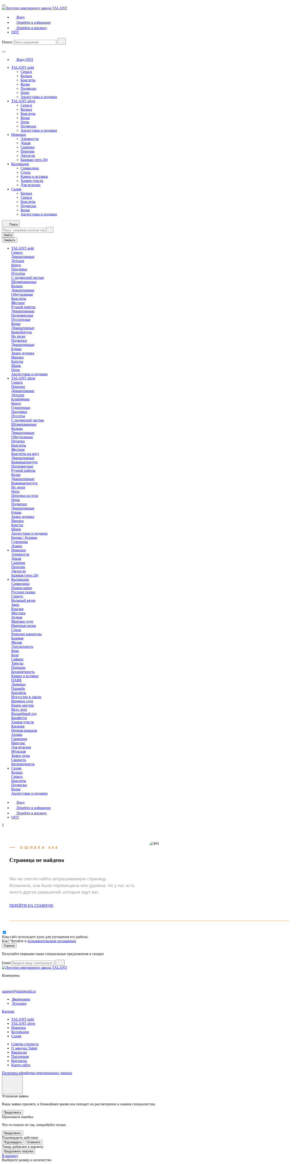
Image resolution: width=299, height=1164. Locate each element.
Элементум (30, 139)
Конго (16, 265)
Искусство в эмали (26, 697)
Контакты (19, 1061)
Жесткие (18, 303)
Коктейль (18, 693)
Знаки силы (20, 756)
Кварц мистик (22, 705)
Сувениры (19, 542)
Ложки (16, 546)
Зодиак (16, 617)
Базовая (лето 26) (34, 160)
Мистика (18, 613)
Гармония (19, 739)
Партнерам (20, 1056)
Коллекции (20, 164)
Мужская (18, 751)
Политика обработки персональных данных (37, 1073)
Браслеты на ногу (25, 454)
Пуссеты (18, 273)
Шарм (16, 366)
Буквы (16, 349)
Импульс (18, 743)
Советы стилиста (25, 1044)
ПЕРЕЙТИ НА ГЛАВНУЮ (31, 906)
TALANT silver (23, 101)
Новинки (18, 135)
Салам (16, 189)
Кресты (17, 361)
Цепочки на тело (24, 496)
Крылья (17, 609)
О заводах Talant (24, 1048)
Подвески (28, 88)
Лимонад (18, 684)
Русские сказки (23, 592)
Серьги (26, 72)
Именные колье (23, 626)
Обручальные (22, 294)
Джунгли (28, 155)
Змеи (15, 605)
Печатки (18, 441)
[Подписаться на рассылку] (60, 963)
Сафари (17, 659)
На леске (18, 336)
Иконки (17, 357)
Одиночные (20, 408)
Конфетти (19, 718)
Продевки (19, 269)
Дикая (25, 143)
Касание (18, 726)
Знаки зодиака (22, 353)
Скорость (18, 760)
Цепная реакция (24, 730)
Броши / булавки (24, 537)
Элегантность (22, 647)
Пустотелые (20, 319)
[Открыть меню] (4, 5)
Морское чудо (22, 621)
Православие (21, 588)
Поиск (7, 42)
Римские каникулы (26, 634)
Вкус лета (19, 709)
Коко (15, 651)
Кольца (26, 76)
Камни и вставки (34, 176)
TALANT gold (22, 67)
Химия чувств (32, 181)
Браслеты (28, 80)
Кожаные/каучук (24, 462)
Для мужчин (30, 185)
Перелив (27, 151)
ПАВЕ (16, 680)
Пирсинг (18, 387)
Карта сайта (20, 1065)
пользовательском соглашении (51, 941)
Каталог (8, 1011)
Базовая (17, 638)
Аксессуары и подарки (39, 97)
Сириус (17, 596)
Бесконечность (23, 672)
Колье (25, 84)
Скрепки (28, 147)
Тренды (17, 663)
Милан (16, 642)
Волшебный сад (24, 714)
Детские (17, 261)
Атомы (16, 735)
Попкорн (18, 667)
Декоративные (22, 257)
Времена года (22, 701)
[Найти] (61, 41)
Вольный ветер (23, 600)
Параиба (18, 688)
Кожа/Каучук (21, 332)
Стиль (25, 172)
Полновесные (22, 315)
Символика (30, 168)
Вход (20, 59)
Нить (15, 491)
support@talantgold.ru (19, 991)
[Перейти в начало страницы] (12, 1084)
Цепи (25, 93)
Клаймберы (20, 399)
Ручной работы (23, 307)
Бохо (15, 655)
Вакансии (19, 1052)
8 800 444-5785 (13, 983)
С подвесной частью (27, 278)
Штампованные (23, 282)
